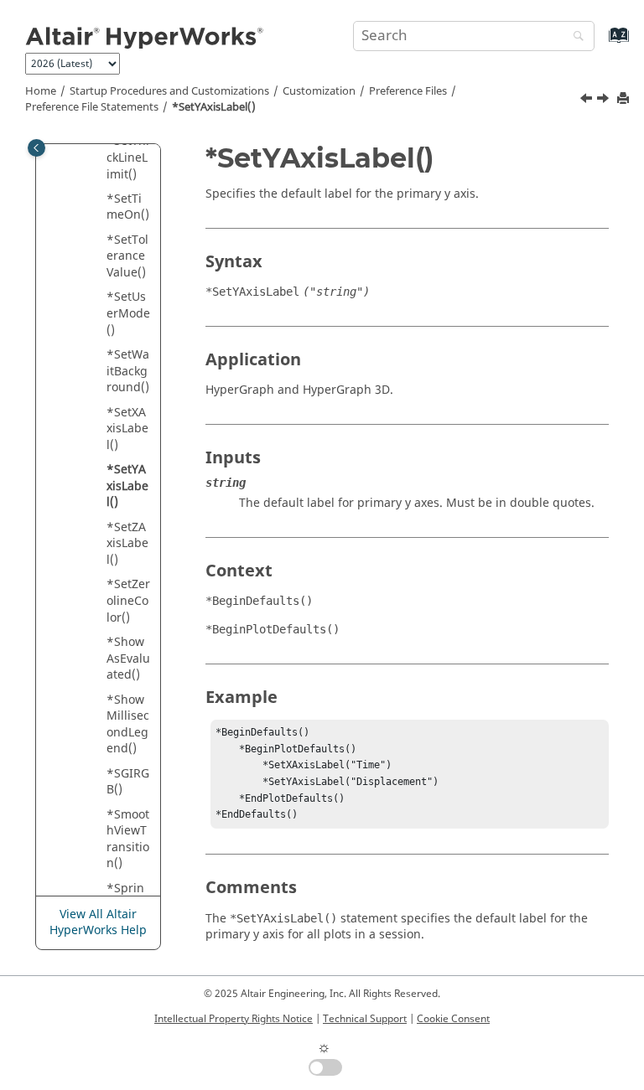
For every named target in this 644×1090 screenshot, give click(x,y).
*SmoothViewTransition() (127, 839)
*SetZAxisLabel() (127, 544)
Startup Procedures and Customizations (169, 91)
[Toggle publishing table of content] (36, 148)
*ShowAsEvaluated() (128, 658)
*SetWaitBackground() (127, 371)
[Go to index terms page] (601, 43)
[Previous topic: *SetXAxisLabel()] (588, 100)
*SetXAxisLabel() (127, 429)
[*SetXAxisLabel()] (588, 100)
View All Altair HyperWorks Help (98, 923)
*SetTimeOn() (127, 207)
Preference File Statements (91, 107)
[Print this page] (624, 99)
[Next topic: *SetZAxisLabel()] (604, 100)
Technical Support (365, 1018)
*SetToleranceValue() (127, 256)
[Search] (574, 37)
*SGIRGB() (127, 782)
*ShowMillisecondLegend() (127, 724)
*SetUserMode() (128, 313)
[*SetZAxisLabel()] (604, 100)
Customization (319, 91)
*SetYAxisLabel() (214, 107)
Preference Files (408, 91)
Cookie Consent (453, 1018)
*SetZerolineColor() (128, 601)
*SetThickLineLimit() (127, 157)
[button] (99, 199)
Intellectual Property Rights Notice (233, 1018)
